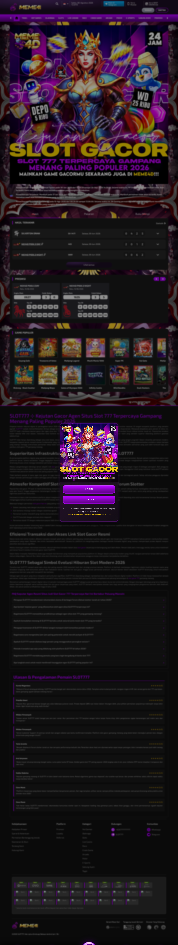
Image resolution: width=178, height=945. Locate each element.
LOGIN (89, 489)
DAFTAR (89, 499)
